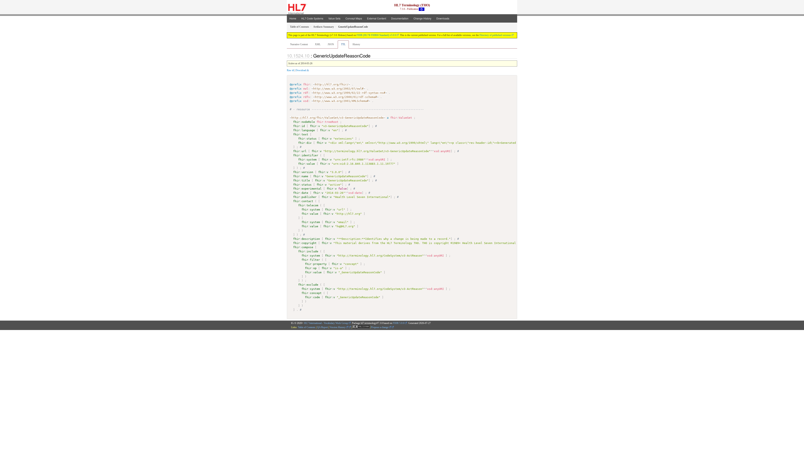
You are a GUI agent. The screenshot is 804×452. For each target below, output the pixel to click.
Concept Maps (353, 18)
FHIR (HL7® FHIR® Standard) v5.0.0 (376, 35)
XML (318, 44)
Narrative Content (299, 44)
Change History (422, 18)
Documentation (399, 18)
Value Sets (334, 18)
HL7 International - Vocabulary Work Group (326, 323)
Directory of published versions (495, 35)
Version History (338, 327)
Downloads (442, 18)
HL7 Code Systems (312, 18)
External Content (376, 18)
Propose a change (380, 327)
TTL (343, 44)
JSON (331, 44)
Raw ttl (290, 70)
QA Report (322, 327)
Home (292, 18)
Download (301, 70)
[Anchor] (372, 55)
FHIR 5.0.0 (398, 323)
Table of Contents (306, 327)
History (356, 44)
